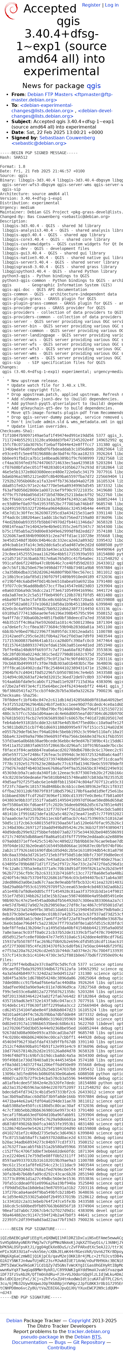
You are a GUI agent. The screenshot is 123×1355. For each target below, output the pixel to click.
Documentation (29, 1342)
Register (91, 5)
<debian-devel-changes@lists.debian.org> (62, 113)
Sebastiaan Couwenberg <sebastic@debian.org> (53, 140)
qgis (94, 86)
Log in (112, 5)
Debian (14, 1320)
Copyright (80, 1320)
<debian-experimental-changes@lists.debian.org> (42, 108)
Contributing (61, 1347)
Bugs (60, 1342)
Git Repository (89, 1342)
